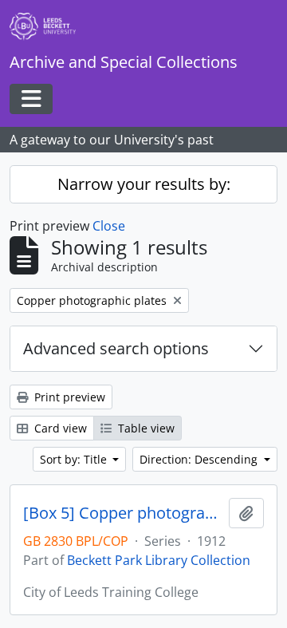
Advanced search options (116, 348)
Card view (59, 428)
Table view (145, 428)
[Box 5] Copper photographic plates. (122, 513)
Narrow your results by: (143, 184)
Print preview (68, 397)
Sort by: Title (75, 459)
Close (108, 226)
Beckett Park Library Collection (158, 560)
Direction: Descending (200, 459)
